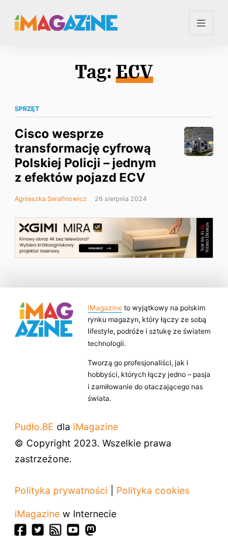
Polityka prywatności (61, 490)
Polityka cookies (152, 490)
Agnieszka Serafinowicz (51, 199)
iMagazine (105, 307)
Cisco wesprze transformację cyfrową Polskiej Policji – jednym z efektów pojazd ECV (85, 155)
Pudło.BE (34, 426)
